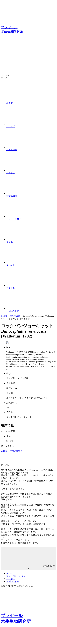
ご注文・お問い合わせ (11, 451)
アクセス (10, 579)
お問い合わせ (12, 581)
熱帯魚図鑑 (15, 316)
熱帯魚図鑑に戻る (41, 567)
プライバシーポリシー (17, 576)
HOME (4, 316)
